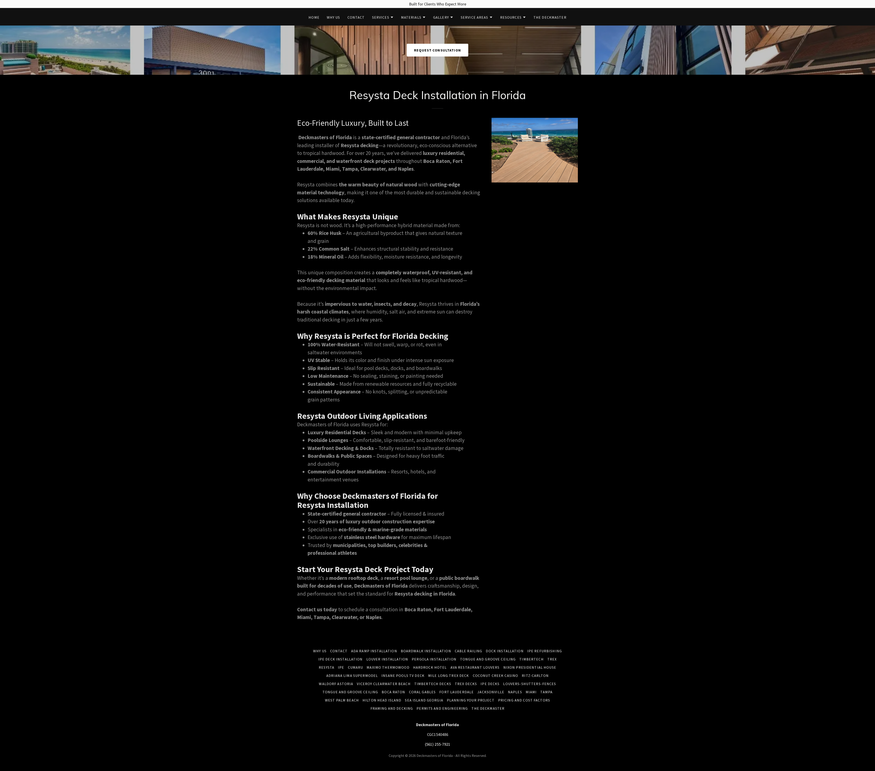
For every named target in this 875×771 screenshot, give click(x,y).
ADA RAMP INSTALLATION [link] (374, 651)
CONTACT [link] (356, 17)
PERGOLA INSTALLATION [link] (434, 659)
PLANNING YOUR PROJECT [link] (470, 700)
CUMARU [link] (355, 667)
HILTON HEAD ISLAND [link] (382, 700)
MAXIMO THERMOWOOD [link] (388, 667)
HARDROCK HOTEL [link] (430, 667)
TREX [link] (552, 659)
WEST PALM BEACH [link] (342, 700)
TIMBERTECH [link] (531, 659)
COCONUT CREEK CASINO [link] (495, 675)
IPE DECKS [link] (490, 683)
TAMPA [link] (546, 692)
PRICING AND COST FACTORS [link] (524, 700)
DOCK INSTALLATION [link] (504, 651)
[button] (383, 17)
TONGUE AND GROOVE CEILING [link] (488, 659)
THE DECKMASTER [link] (549, 17)
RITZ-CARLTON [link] (535, 675)
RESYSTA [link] (326, 667)
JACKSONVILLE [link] (490, 692)
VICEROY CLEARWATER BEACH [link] (383, 683)
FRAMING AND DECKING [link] (392, 708)
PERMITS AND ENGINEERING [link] (442, 708)
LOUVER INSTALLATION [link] (387, 659)
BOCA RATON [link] (393, 692)
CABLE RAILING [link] (468, 651)
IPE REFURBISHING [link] (544, 651)
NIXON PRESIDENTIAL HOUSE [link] (529, 667)
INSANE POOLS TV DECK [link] (403, 675)
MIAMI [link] (531, 692)
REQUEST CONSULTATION (437, 50)
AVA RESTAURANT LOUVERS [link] (475, 667)
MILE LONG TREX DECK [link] (448, 675)
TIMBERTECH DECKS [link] (432, 683)
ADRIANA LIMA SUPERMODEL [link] (352, 675)
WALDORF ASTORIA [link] (336, 683)
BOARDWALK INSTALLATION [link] (426, 651)
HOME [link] (314, 17)
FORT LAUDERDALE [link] (456, 692)
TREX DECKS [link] (466, 683)
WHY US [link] (333, 17)
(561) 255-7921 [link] (437, 744)
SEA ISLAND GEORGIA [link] (424, 700)
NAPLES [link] (515, 692)
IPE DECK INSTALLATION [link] (340, 659)
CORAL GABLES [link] (422, 692)
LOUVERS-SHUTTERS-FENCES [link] (529, 683)
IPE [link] (341, 667)
